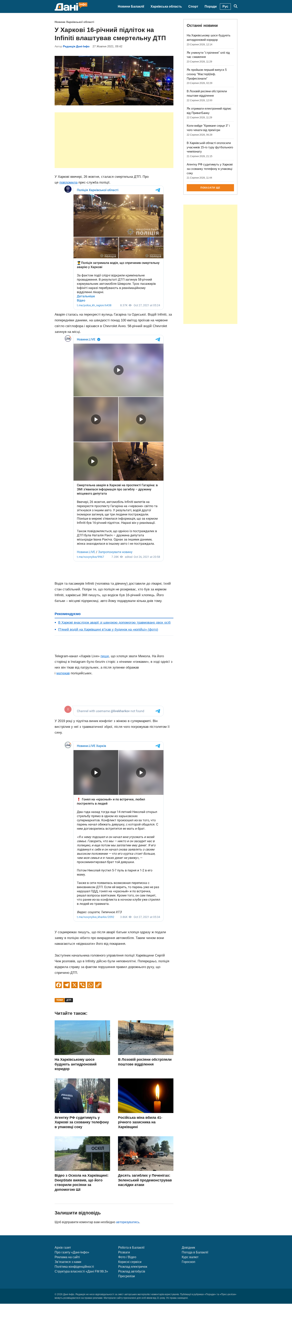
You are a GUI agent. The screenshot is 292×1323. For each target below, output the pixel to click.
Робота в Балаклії (131, 1247)
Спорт (193, 6)
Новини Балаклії (131, 6)
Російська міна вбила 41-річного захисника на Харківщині (140, 1122)
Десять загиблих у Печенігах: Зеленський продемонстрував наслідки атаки (145, 1180)
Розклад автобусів (131, 1271)
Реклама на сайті (67, 1257)
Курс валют (190, 1257)
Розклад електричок (132, 1266)
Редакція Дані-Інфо (76, 46)
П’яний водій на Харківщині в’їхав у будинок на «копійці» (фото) (108, 629)
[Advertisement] (114, 140)
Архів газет (63, 1247)
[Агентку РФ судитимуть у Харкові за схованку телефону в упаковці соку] (82, 1112)
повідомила (68, 182)
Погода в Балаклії (195, 1252)
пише (105, 656)
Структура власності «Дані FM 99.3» (81, 1271)
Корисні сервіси (129, 1262)
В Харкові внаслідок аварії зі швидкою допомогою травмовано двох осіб (114, 622)
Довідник (188, 1247)
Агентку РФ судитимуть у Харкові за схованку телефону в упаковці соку (82, 1122)
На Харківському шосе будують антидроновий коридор (76, 1064)
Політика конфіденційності (74, 1266)
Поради (211, 6)
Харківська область (166, 6)
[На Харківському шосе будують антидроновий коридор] (82, 1054)
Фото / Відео (127, 1257)
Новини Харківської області (74, 21)
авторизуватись (127, 1222)
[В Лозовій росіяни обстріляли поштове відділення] (145, 1054)
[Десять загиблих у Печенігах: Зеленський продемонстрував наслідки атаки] (145, 1169)
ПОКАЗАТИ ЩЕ (210, 187)
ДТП (68, 1000)
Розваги (124, 1252)
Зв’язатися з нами (68, 1262)
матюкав (63, 673)
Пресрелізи (126, 1276)
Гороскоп (188, 1262)
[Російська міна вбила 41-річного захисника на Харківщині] (145, 1112)
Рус (225, 6)
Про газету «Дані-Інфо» (72, 1252)
